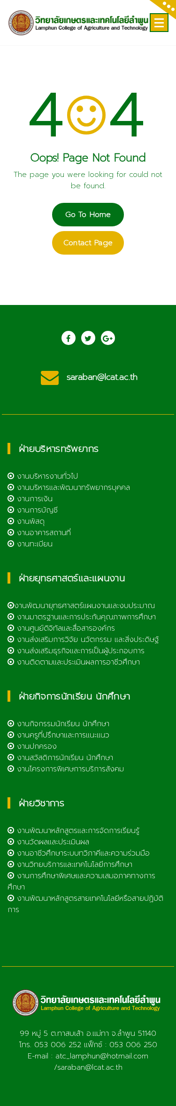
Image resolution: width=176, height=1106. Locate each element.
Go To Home (88, 214)
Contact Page (88, 242)
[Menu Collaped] (159, 22)
